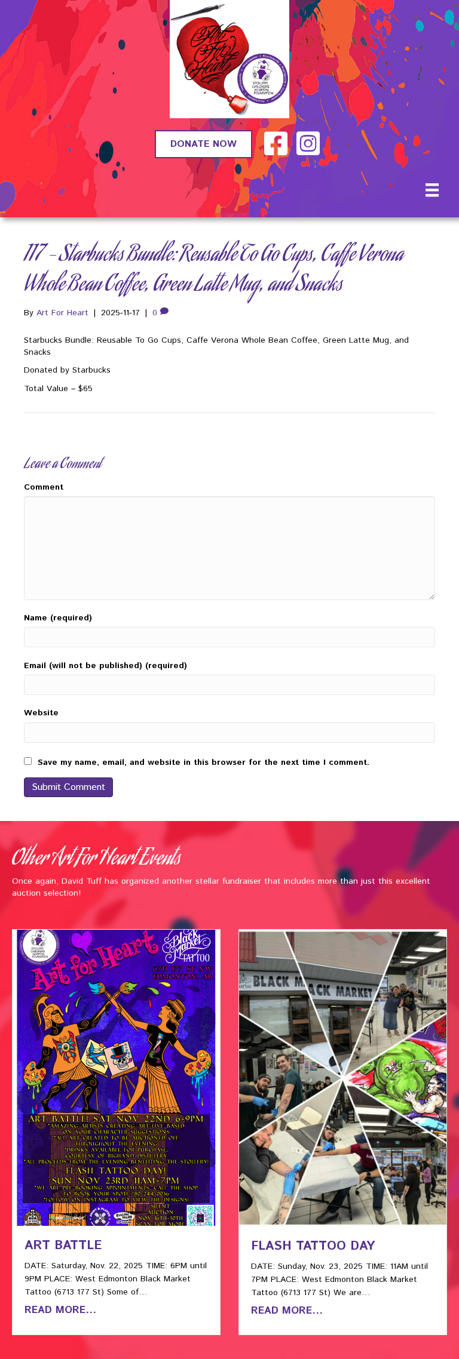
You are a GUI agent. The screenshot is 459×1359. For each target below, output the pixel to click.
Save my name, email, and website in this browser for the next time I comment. (203, 762)
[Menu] (432, 190)
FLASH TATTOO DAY (313, 1246)
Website (41, 713)
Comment (43, 487)
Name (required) (58, 618)
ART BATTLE (63, 1246)
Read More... (60, 1310)
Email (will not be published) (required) (105, 666)
